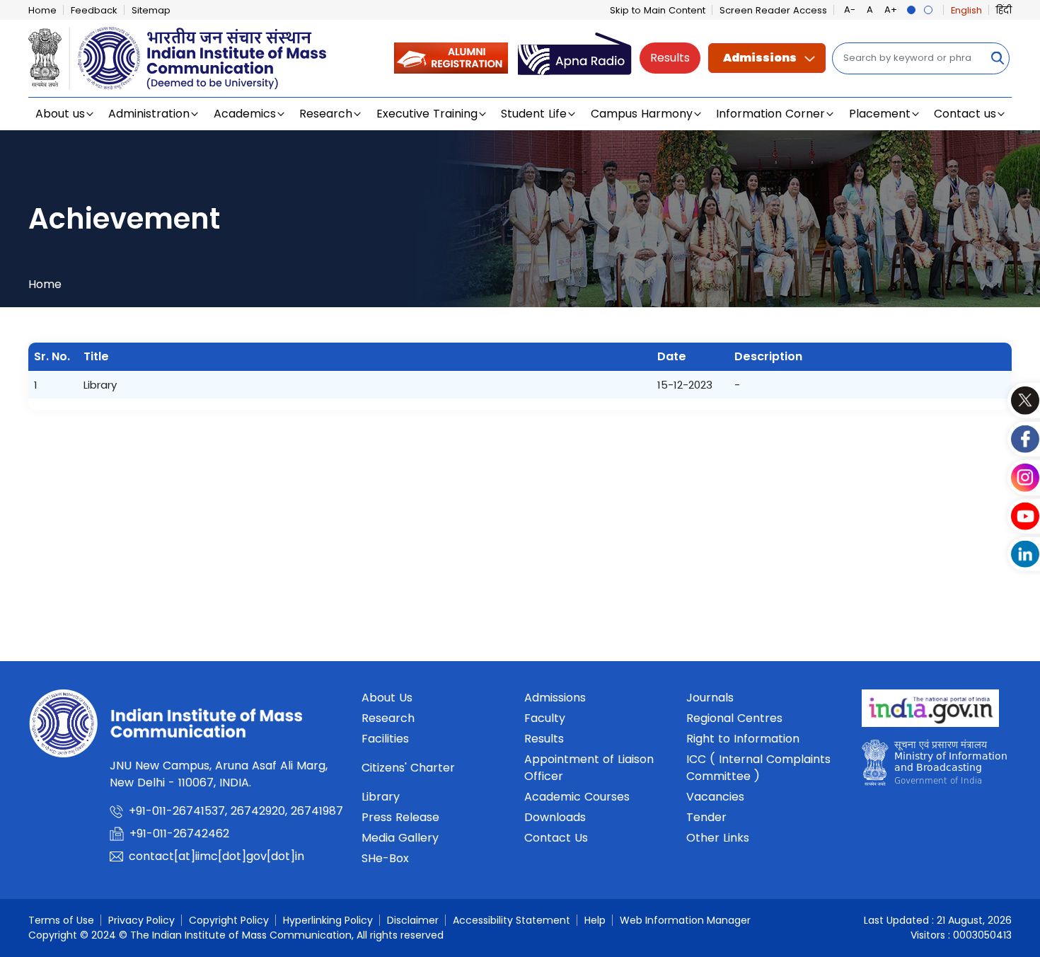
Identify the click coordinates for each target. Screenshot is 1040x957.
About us (60, 113)
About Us (387, 697)
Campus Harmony (642, 113)
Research (325, 113)
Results (670, 58)
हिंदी (1004, 10)
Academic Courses (577, 797)
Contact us (965, 113)
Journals (710, 697)
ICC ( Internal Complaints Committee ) (758, 767)
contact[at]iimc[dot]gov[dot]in (218, 856)
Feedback (94, 10)
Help (595, 920)
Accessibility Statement (511, 920)
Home (42, 10)
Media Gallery (400, 838)
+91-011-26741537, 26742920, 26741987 (236, 811)
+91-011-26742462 (179, 833)
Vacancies (715, 797)
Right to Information (742, 738)
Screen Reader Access (773, 10)
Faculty (544, 718)
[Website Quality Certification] (934, 766)
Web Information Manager (685, 920)
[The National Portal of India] (930, 712)
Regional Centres (734, 718)
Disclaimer (413, 920)
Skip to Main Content (657, 10)
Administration (149, 113)
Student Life (534, 113)
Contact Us (556, 838)
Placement (880, 113)
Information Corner (770, 113)
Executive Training (427, 113)
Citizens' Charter (408, 768)
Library (381, 797)
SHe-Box (385, 858)
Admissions (760, 58)
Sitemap (151, 10)
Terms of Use (61, 920)
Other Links (717, 838)
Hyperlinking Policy (328, 920)
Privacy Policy (141, 920)
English (966, 10)
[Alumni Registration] (451, 58)
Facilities (385, 738)
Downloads (555, 817)
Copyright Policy (229, 920)
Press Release (400, 817)
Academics (245, 113)
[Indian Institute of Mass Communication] (177, 58)
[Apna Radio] (575, 58)
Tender (706, 817)
